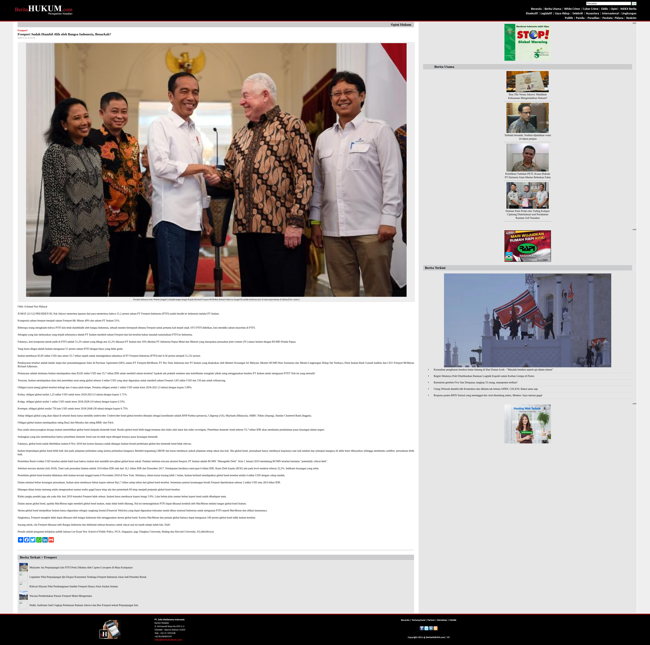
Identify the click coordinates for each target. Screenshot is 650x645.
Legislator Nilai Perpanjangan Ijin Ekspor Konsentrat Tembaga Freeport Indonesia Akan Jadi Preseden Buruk (87, 576)
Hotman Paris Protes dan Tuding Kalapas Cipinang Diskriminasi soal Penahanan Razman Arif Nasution (528, 215)
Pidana (619, 18)
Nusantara (592, 13)
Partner (431, 620)
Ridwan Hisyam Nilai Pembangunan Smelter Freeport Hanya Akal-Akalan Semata (73, 586)
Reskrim (631, 18)
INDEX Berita (628, 9)
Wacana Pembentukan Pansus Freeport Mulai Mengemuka (60, 595)
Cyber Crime (591, 9)
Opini (614, 9)
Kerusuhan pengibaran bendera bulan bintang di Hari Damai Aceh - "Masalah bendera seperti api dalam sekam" (493, 369)
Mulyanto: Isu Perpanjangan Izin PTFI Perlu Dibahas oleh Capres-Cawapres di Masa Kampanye (81, 567)
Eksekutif (532, 13)
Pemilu (580, 18)
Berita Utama (553, 9)
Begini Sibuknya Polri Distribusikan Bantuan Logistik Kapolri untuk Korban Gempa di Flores (484, 376)
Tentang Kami (419, 620)
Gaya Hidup (562, 13)
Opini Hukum (401, 24)
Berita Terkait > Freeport (38, 557)
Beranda (536, 9)
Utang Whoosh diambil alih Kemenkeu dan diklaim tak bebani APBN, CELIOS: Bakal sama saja (486, 388)
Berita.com (435, 637)
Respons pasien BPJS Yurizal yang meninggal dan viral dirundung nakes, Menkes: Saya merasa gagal (488, 395)
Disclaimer (442, 620)
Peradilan (593, 18)
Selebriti (577, 13)
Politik (569, 18)
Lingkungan (629, 13)
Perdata (607, 18)
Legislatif (546, 13)
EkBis (605, 9)
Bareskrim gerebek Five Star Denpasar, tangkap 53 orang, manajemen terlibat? (475, 382)
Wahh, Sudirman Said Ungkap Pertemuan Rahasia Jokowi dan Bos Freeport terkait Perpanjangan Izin (83, 605)
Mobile (452, 620)
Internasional (610, 13)
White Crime (572, 9)
